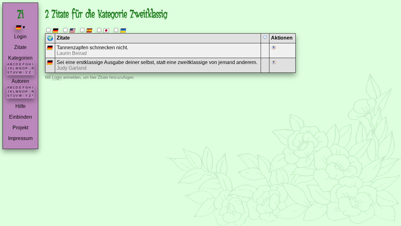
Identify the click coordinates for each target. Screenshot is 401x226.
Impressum (20, 138)
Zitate (20, 47)
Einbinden (20, 117)
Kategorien (20, 58)
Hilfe (20, 106)
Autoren (20, 81)
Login (20, 36)
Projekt (20, 127)
